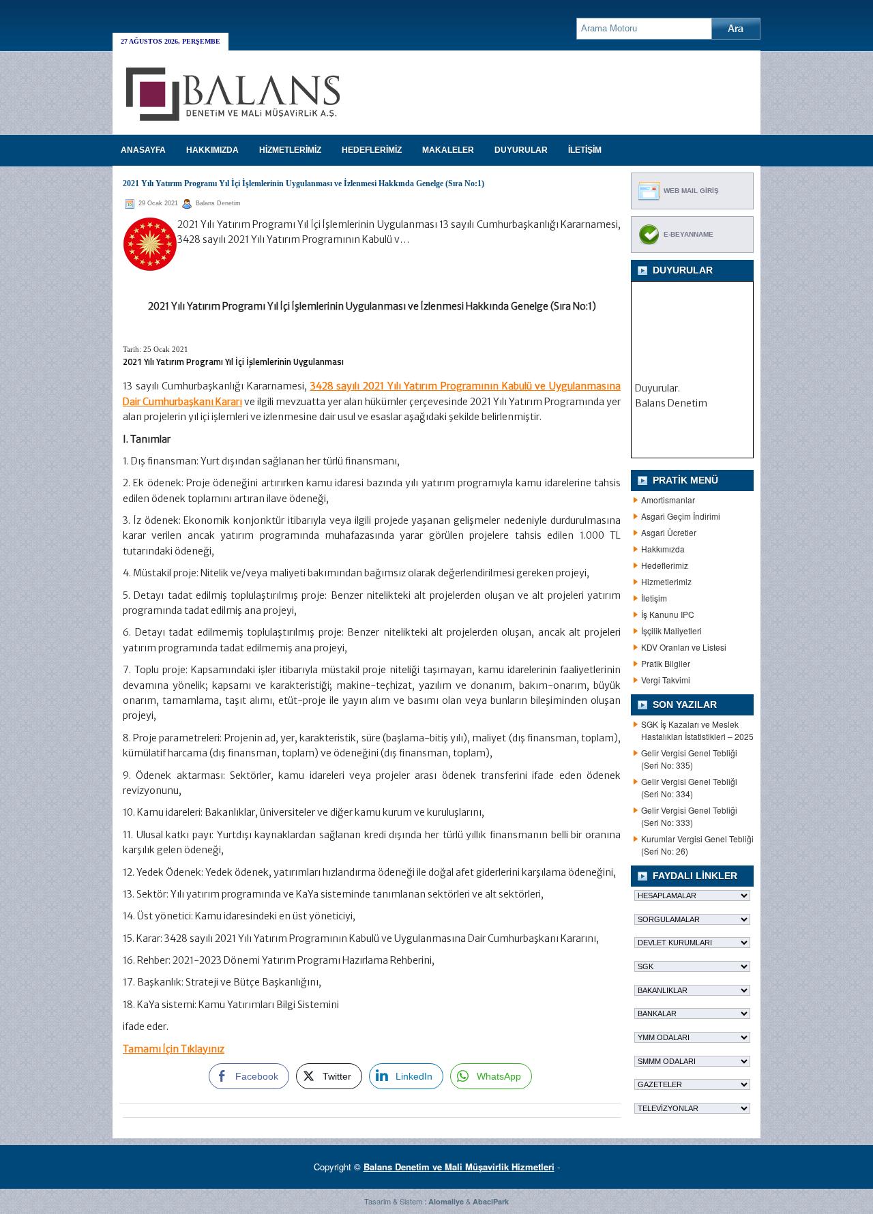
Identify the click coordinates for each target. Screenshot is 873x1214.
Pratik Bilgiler (665, 663)
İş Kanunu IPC (667, 614)
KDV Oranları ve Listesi (683, 647)
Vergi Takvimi (665, 679)
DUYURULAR (521, 150)
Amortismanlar (668, 499)
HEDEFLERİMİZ (372, 150)
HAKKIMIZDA (212, 150)
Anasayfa (143, 150)
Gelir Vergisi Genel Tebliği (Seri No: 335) (689, 759)
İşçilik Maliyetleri (671, 630)
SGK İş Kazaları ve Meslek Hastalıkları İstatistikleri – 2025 (697, 730)
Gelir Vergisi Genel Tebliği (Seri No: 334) (689, 787)
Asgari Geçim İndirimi (680, 516)
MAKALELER (448, 150)
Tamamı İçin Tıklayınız (173, 1049)
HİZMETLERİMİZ (290, 150)
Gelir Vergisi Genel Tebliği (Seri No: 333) (689, 816)
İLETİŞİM (585, 150)
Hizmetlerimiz (666, 581)
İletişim (654, 598)
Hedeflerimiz (664, 565)
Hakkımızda (663, 548)
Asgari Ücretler (668, 532)
